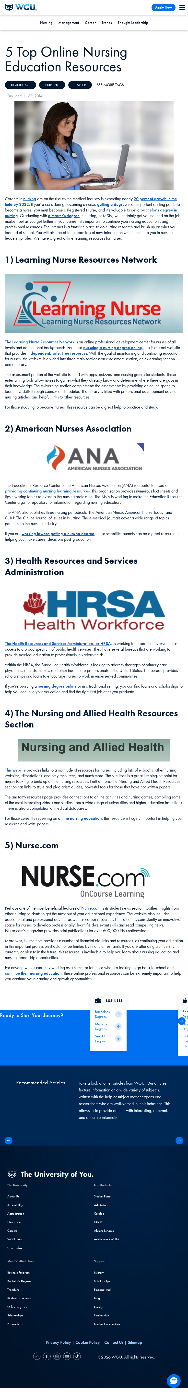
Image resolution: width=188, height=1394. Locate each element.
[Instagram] (57, 1356)
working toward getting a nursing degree (58, 533)
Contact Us (113, 1342)
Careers (12, 1231)
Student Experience (19, 1298)
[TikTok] (76, 1356)
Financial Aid (102, 1290)
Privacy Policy (58, 1342)
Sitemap (135, 1342)
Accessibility (15, 1205)
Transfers (13, 1290)
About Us (13, 1196)
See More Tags (110, 84)
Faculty (98, 1307)
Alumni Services (104, 1231)
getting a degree (112, 204)
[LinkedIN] (37, 1356)
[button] (182, 1021)
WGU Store (14, 1239)
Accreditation (15, 1213)
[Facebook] (47, 1356)
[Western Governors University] (20, 7)
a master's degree (64, 215)
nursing (29, 198)
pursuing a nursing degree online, (113, 347)
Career (90, 22)
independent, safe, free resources (57, 353)
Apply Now (163, 7)
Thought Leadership (133, 22)
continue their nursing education (33, 973)
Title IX (98, 1222)
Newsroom (14, 1222)
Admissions (101, 1205)
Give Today (14, 1248)
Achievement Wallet (106, 1239)
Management (68, 22)
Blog (97, 1298)
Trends (107, 22)
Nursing (46, 22)
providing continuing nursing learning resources (47, 491)
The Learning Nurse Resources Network (39, 342)
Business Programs (19, 1272)
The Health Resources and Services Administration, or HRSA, (58, 643)
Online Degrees (17, 1307)
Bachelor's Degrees (19, 1281)
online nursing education (80, 818)
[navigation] (182, 7)
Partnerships (15, 1324)
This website (15, 770)
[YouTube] (67, 1356)
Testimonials (101, 1315)
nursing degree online (57, 686)
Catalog (99, 1213)
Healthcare (20, 85)
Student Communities (107, 1324)
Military (99, 1272)
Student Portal (102, 1196)
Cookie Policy (87, 1342)
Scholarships (15, 1315)
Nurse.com (91, 908)
